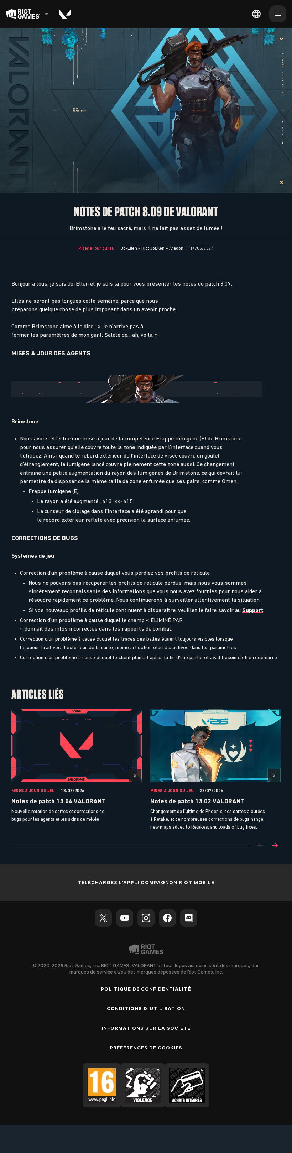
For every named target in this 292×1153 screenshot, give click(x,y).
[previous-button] (260, 846)
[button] (96, 248)
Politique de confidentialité (146, 989)
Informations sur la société (146, 1028)
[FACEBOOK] (167, 918)
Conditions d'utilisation (146, 1008)
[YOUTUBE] (124, 918)
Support (252, 610)
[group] (146, 770)
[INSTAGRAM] (146, 918)
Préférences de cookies (146, 1047)
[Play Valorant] (65, 14)
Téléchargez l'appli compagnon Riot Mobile (146, 882)
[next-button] (275, 846)
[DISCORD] (188, 918)
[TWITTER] (103, 918)
